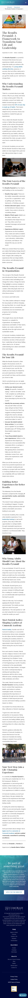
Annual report (14, 965)
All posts (9, 7)
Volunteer (14, 950)
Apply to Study (14, 932)
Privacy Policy (14, 976)
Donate (14, 948)
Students (14, 938)
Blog (14, 961)
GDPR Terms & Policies (14, 982)
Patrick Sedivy (6, 629)
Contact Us (14, 967)
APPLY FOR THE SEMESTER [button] (14, 892)
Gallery (14, 963)
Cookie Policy (14, 979)
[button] (26, 2)
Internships (14, 952)
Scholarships (14, 940)
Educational (17, 7)
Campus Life (14, 936)
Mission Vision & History (14, 959)
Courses (14, 934)
